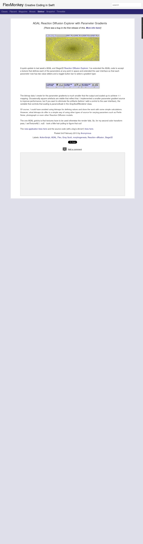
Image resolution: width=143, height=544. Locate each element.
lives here (89, 128)
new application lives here (35, 128)
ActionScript (45, 137)
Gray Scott (67, 137)
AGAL (53, 137)
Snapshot (50, 11)
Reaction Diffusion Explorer (76, 68)
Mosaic (32, 11)
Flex (59, 137)
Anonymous (86, 133)
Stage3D (109, 137)
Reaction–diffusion (96, 137)
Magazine (23, 11)
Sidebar (41, 11)
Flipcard (13, 11)
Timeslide (61, 11)
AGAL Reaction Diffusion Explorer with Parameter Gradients (70, 23)
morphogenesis (80, 137)
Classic (4, 11)
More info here (93, 27)
